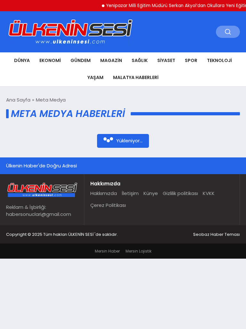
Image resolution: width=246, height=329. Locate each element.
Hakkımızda (103, 193)
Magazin (111, 60)
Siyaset (166, 60)
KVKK (209, 193)
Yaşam (95, 77)
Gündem (80, 60)
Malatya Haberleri (136, 77)
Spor (191, 60)
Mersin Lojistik (139, 251)
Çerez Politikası (108, 205)
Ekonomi (50, 60)
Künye (151, 193)
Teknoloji (219, 60)
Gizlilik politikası (180, 193)
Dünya (22, 60)
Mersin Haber (107, 251)
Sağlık (140, 60)
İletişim (130, 193)
